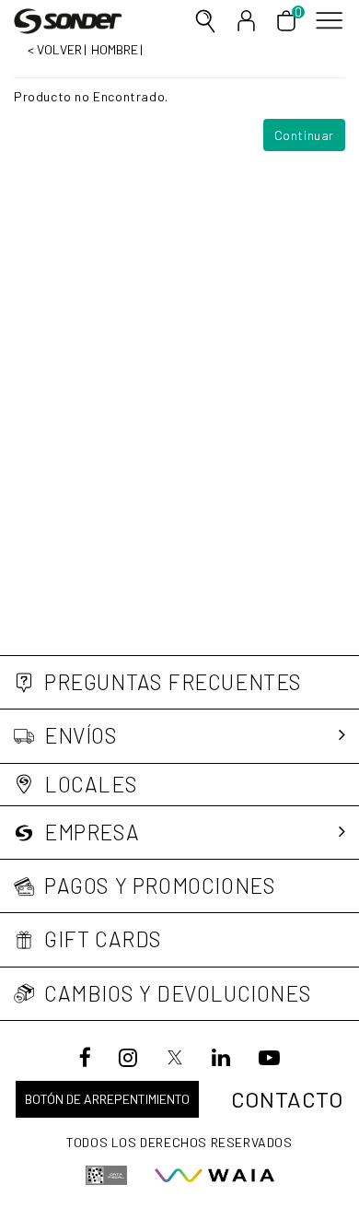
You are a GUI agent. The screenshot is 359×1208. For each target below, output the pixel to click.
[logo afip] (106, 1175)
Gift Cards (103, 939)
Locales (90, 784)
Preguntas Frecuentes (173, 682)
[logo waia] (214, 1175)
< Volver (55, 49)
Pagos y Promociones (159, 885)
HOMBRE (114, 49)
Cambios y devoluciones (177, 993)
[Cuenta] (247, 21)
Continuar (304, 135)
